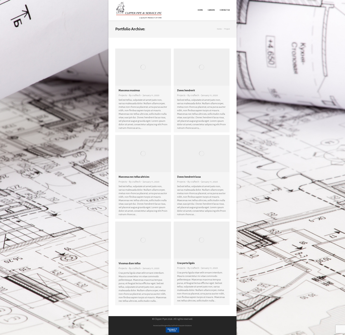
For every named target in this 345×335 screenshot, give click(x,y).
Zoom (139, 67)
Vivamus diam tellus (130, 263)
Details (147, 67)
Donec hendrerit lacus (189, 177)
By (135, 95)
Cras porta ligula (186, 263)
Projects (123, 95)
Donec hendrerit (186, 90)
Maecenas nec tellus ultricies (134, 177)
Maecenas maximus (129, 90)
